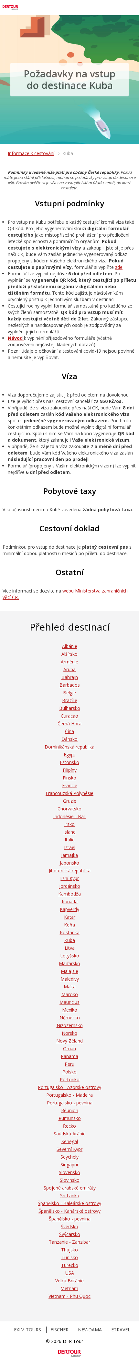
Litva (70, 948)
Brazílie (69, 700)
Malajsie (69, 971)
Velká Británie (69, 1281)
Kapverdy (69, 909)
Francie (69, 785)
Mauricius (69, 1002)
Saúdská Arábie (70, 1134)
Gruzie (69, 801)
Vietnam (69, 1288)
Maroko (69, 994)
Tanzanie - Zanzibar (69, 1242)
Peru (69, 1064)
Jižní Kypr (69, 878)
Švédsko (69, 1226)
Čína (69, 731)
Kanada (70, 901)
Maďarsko (69, 963)
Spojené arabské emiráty (70, 1188)
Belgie (69, 693)
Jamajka (69, 855)
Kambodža (69, 894)
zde (119, 267)
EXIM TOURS (27, 1330)
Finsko (69, 778)
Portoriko (70, 1079)
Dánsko (69, 739)
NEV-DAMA (90, 1330)
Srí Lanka (69, 1195)
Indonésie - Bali (69, 816)
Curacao (69, 716)
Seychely (69, 1157)
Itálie (70, 840)
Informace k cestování (31, 153)
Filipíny (70, 770)
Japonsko (69, 863)
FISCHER (59, 1330)
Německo (69, 1017)
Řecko (69, 1126)
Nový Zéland (69, 1041)
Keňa (69, 925)
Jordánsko (69, 886)
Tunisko (69, 1257)
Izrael (69, 847)
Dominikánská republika (69, 747)
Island (69, 832)
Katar (69, 917)
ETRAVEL (120, 1330)
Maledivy (69, 979)
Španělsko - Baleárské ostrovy (69, 1203)
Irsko (69, 824)
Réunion (69, 1110)
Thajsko (69, 1250)
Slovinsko (70, 1180)
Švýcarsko (69, 1234)
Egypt (69, 754)
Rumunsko (70, 1118)
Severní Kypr (69, 1149)
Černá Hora (69, 723)
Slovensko (69, 1172)
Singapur (69, 1164)
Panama (69, 1056)
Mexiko (69, 1010)
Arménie (69, 662)
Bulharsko (69, 708)
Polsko (69, 1072)
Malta (70, 987)
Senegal (69, 1141)
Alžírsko (69, 654)
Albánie (69, 646)
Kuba (69, 940)
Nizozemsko (70, 1025)
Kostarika (70, 932)
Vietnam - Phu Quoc (69, 1296)
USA (69, 1273)
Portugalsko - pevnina (69, 1103)
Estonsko (69, 762)
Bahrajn (69, 677)
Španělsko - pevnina (70, 1219)
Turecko (69, 1265)
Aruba (69, 669)
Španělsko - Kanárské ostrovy (69, 1211)
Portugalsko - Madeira (69, 1095)
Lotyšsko (69, 956)
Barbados (69, 685)
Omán (69, 1048)
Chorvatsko (69, 809)
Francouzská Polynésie (69, 793)
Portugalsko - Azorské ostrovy (69, 1087)
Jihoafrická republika (70, 870)
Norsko (69, 1033)
